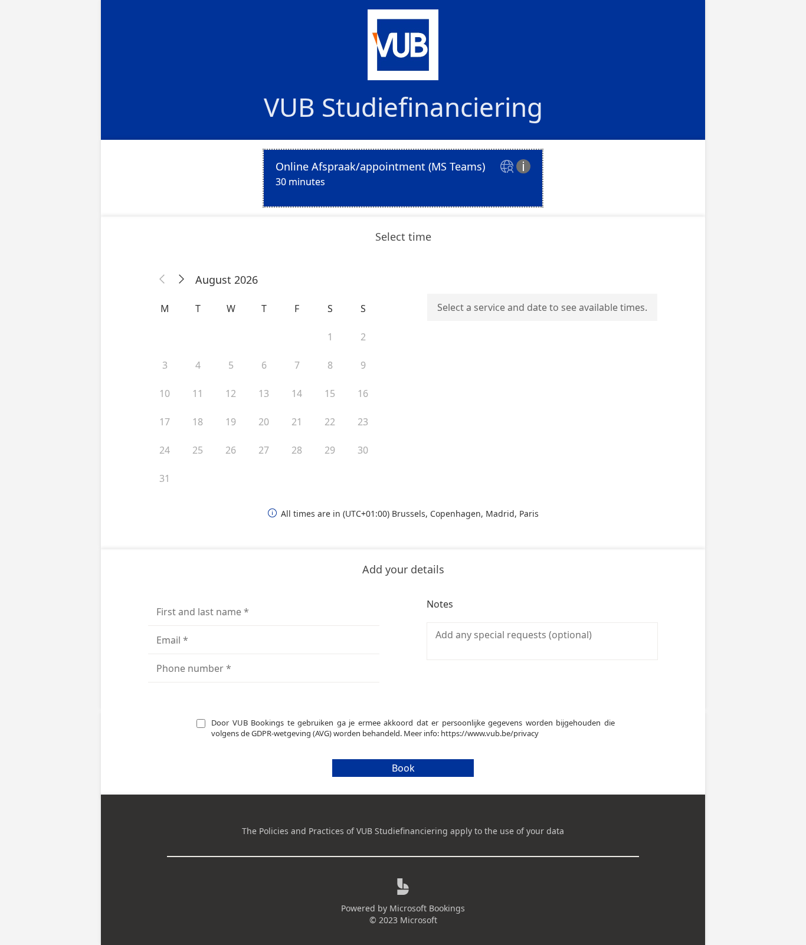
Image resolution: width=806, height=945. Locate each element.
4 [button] (198, 365)
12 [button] (230, 393)
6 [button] (264, 365)
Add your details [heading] (403, 569)
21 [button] (296, 421)
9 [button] (363, 365)
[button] (162, 279)
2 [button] (363, 336)
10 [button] (164, 393)
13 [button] (263, 393)
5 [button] (231, 365)
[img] (508, 167)
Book (403, 768)
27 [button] (263, 450)
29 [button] (330, 450)
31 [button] (164, 478)
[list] (403, 178)
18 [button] (197, 421)
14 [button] (296, 393)
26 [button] (230, 450)
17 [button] (164, 421)
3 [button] (165, 365)
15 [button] (330, 393)
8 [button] (330, 365)
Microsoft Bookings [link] (427, 908)
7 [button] (297, 365)
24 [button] (164, 450)
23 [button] (363, 421)
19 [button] (230, 421)
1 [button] (330, 336)
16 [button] (363, 393)
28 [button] (296, 450)
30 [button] (363, 450)
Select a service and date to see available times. (542, 307)
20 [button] (263, 421)
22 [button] (330, 421)
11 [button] (197, 393)
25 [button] (197, 450)
